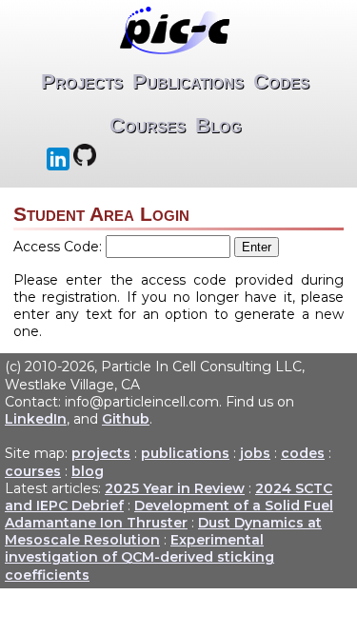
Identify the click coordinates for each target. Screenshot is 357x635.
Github (125, 418)
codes (303, 453)
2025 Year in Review (175, 488)
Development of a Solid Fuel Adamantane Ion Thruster (169, 514)
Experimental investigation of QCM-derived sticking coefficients (139, 557)
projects (100, 453)
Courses (147, 125)
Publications (188, 81)
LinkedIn (36, 418)
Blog (218, 125)
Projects (82, 81)
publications (185, 453)
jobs (255, 453)
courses (33, 471)
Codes (281, 81)
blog (87, 471)
